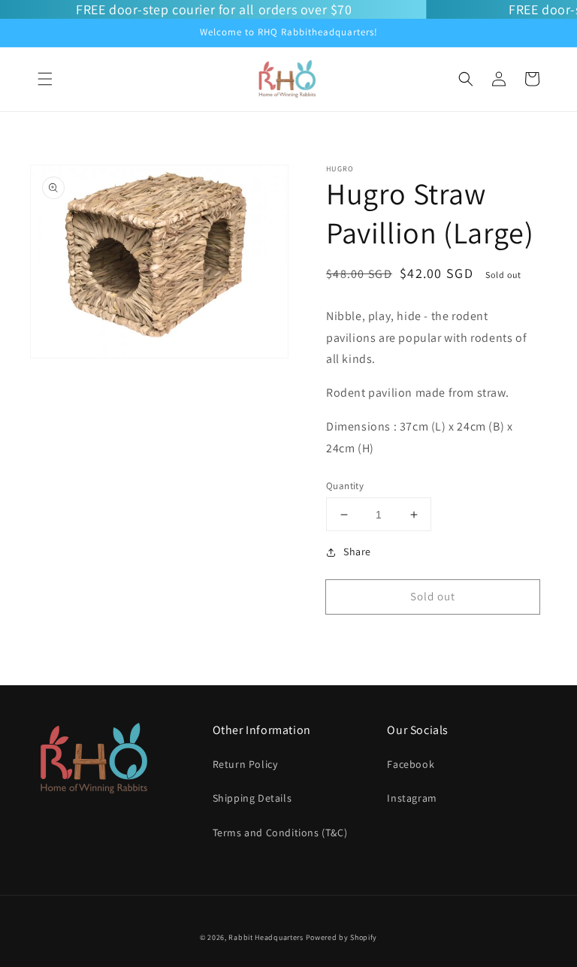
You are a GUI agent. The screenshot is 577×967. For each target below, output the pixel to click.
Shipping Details (252, 798)
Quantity (345, 485)
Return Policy (245, 764)
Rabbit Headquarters (265, 937)
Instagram (412, 798)
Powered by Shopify (342, 937)
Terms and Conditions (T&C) (280, 832)
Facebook (410, 764)
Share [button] (357, 551)
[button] (45, 78)
